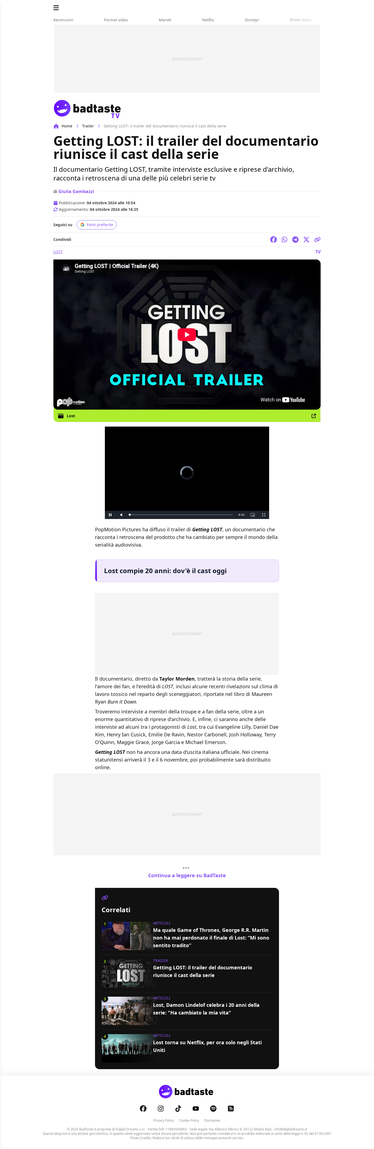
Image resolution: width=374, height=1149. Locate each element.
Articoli (161, 923)
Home (67, 126)
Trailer (88, 126)
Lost (58, 251)
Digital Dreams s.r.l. (130, 1129)
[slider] (181, 514)
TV (318, 252)
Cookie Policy (189, 1120)
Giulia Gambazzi (76, 191)
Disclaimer (212, 1120)
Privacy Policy (163, 1120)
